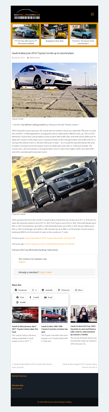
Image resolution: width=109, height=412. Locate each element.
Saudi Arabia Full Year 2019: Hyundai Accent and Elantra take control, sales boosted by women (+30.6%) (83, 330)
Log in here (45, 272)
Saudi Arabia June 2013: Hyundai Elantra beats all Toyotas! (50, 244)
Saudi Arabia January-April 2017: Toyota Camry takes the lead (25, 329)
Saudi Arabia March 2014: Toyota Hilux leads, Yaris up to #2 (50, 238)
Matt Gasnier (35, 57)
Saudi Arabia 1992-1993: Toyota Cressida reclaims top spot (54, 329)
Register (22, 262)
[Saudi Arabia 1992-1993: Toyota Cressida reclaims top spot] (54, 314)
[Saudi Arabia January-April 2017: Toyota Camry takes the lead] (25, 314)
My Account (17, 388)
